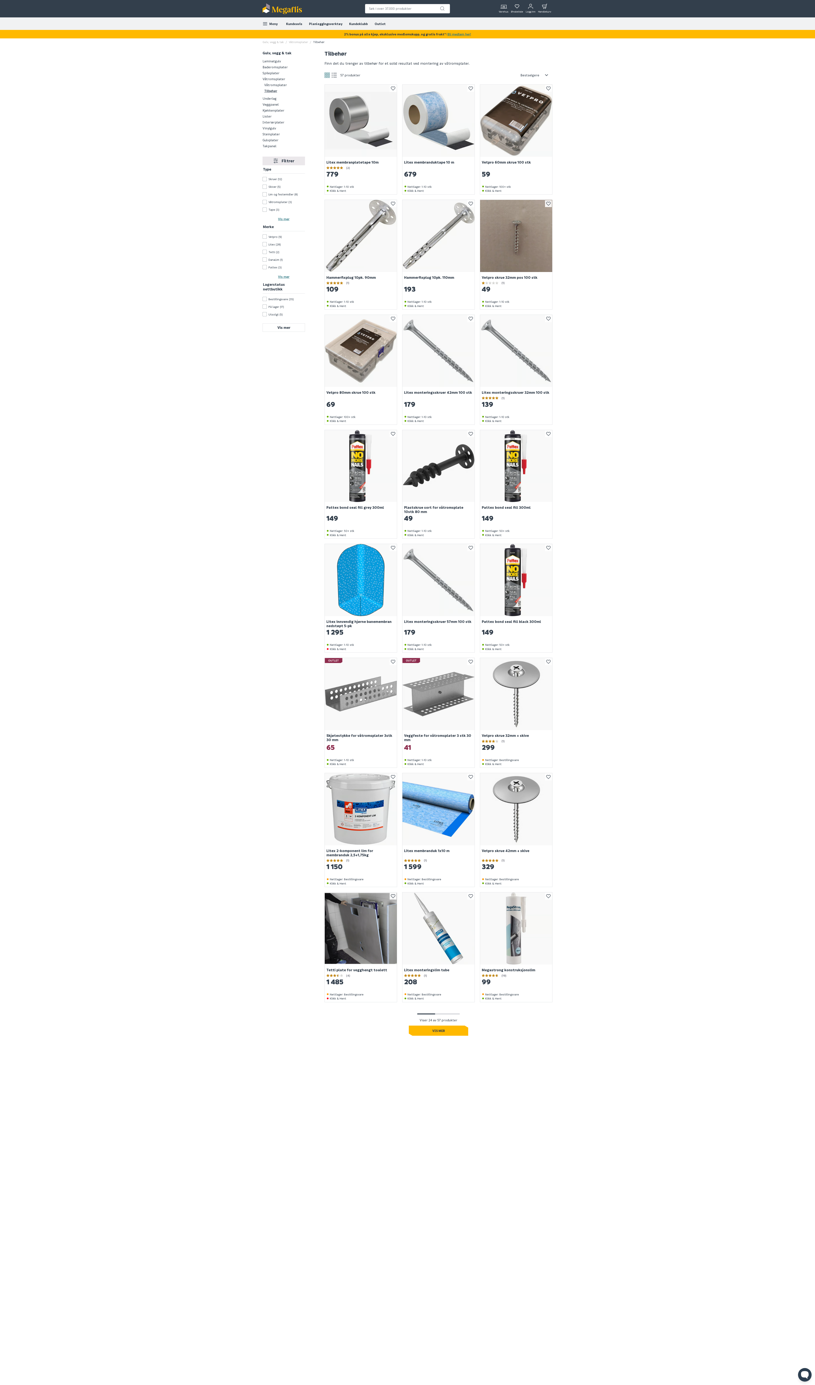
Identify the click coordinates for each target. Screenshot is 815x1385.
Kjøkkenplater (273, 110)
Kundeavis (294, 24)
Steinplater (271, 134)
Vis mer (283, 219)
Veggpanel (271, 104)
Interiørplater (273, 122)
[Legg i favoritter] (393, 88)
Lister (267, 116)
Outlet (380, 24)
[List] (334, 75)
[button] (442, 8)
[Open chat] (805, 1375)
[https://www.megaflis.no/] (282, 8)
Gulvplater (270, 140)
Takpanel (269, 146)
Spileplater (271, 73)
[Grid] (327, 75)
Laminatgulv (272, 61)
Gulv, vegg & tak (273, 42)
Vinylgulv (269, 128)
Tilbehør (270, 90)
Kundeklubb (358, 24)
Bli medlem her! (459, 34)
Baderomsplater (275, 67)
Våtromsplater (298, 42)
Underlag (270, 98)
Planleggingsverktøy (325, 24)
